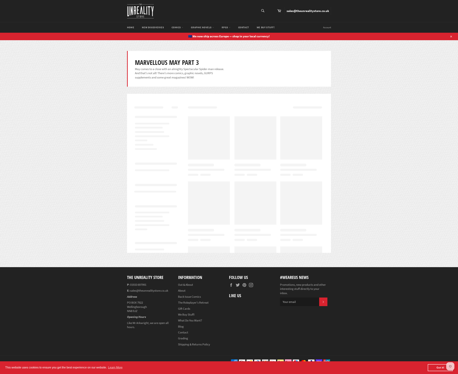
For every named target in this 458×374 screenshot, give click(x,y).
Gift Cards (184, 309)
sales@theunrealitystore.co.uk (308, 11)
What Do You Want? (190, 320)
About (182, 291)
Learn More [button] (115, 367)
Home (130, 27)
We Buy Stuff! (266, 27)
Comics (176, 27)
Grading (183, 338)
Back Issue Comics (189, 297)
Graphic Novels (201, 27)
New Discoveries (153, 27)
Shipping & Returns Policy (194, 344)
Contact (243, 27)
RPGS (225, 27)
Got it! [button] (440, 367)
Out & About (185, 285)
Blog (181, 326)
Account (327, 27)
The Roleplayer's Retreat (193, 302)
